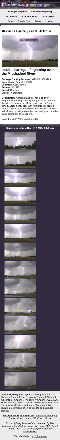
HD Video (38, 418)
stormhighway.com (23, 426)
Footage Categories (17, 12)
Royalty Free (24, 21)
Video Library (24, 418)
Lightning (22, 31)
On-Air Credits (11, 415)
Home (49, 21)
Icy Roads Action (30, 16)
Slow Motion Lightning (41, 12)
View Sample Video (28, 119)
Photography (48, 16)
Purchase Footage (46, 415)
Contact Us (27, 415)
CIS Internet (40, 436)
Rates (11, 21)
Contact (38, 21)
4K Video (7, 31)
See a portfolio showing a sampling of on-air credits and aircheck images (27, 408)
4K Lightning (11, 16)
